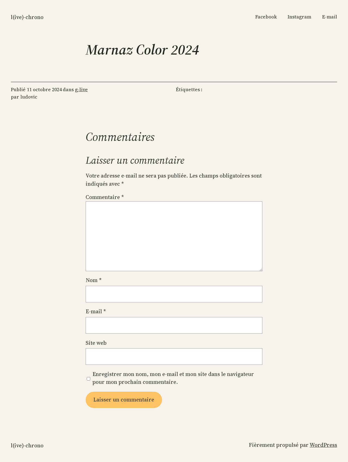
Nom (94, 280)
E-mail (96, 311)
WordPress (323, 445)
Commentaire (105, 197)
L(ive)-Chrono (27, 17)
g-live (81, 89)
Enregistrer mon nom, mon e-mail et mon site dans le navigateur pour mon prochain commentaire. (173, 378)
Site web (96, 343)
